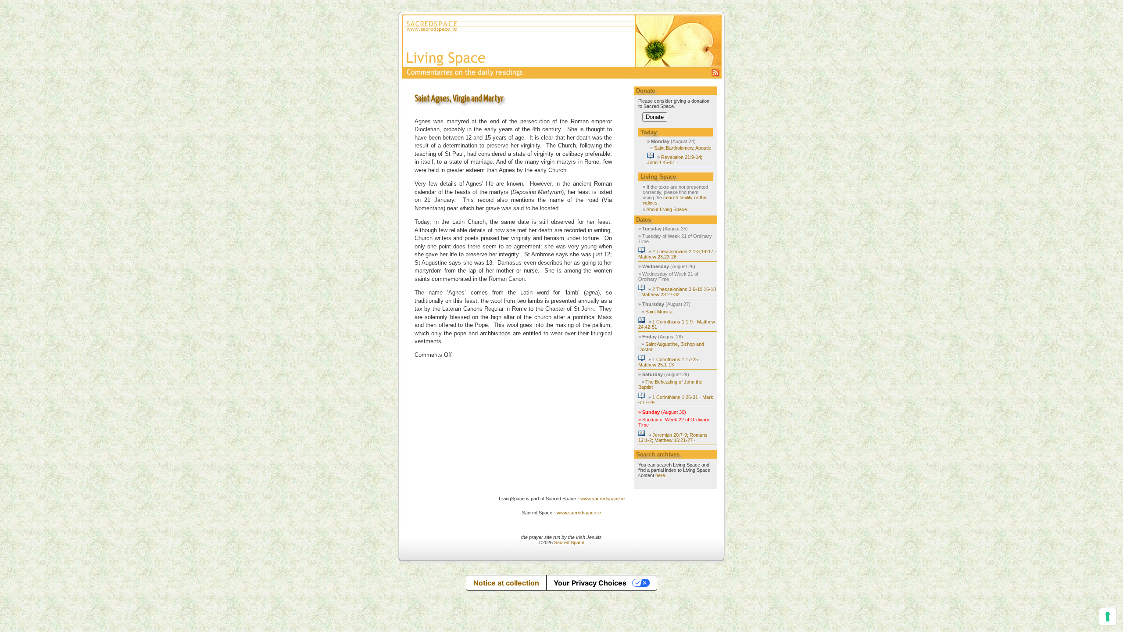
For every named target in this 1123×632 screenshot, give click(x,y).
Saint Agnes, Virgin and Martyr (459, 98)
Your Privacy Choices (590, 582)
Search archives (658, 454)
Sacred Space (569, 542)
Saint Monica (658, 311)
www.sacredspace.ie (602, 498)
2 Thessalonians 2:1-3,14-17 (682, 251)
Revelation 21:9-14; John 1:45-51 (674, 159)
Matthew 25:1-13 (656, 364)
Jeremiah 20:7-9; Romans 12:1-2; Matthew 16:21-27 (673, 437)
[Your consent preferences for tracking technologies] (1107, 616)
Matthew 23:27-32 (660, 294)
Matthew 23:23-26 (657, 256)
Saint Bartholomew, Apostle (682, 148)
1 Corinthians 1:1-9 (672, 321)
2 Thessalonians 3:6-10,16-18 (684, 289)
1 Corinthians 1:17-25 (675, 359)
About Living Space (666, 209)
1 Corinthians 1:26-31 (675, 397)
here (660, 475)
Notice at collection (506, 582)
